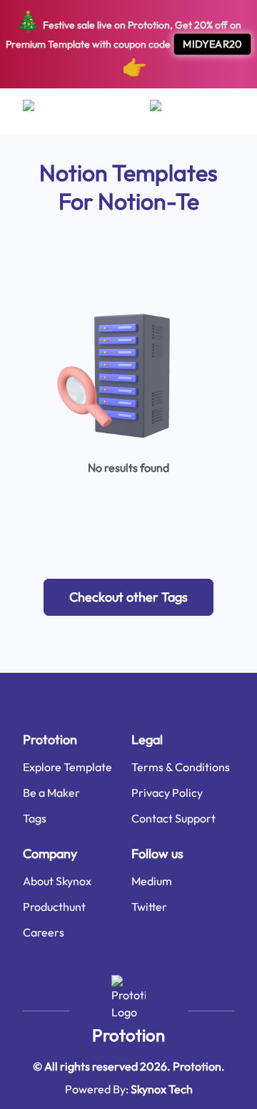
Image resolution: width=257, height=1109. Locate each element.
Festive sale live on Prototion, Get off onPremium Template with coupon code (124, 44)
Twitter (149, 906)
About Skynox (57, 881)
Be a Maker (51, 792)
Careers (43, 932)
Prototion (128, 1035)
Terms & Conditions (180, 767)
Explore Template (67, 767)
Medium (151, 881)
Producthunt (54, 906)
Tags (34, 818)
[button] (128, 597)
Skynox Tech (162, 1089)
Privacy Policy (167, 792)
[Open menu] (42, 111)
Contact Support (173, 818)
